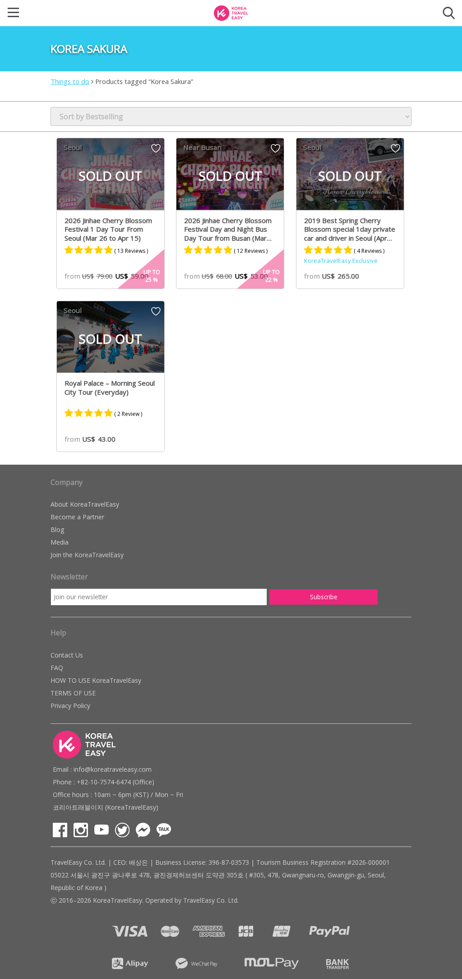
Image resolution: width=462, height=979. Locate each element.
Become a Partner (77, 517)
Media (60, 542)
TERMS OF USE (73, 693)
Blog (57, 529)
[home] (231, 12)
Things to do (70, 81)
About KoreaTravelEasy (85, 504)
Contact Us (67, 655)
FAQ (57, 667)
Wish (156, 151)
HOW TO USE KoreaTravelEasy (96, 680)
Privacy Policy (70, 705)
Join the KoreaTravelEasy (87, 554)
